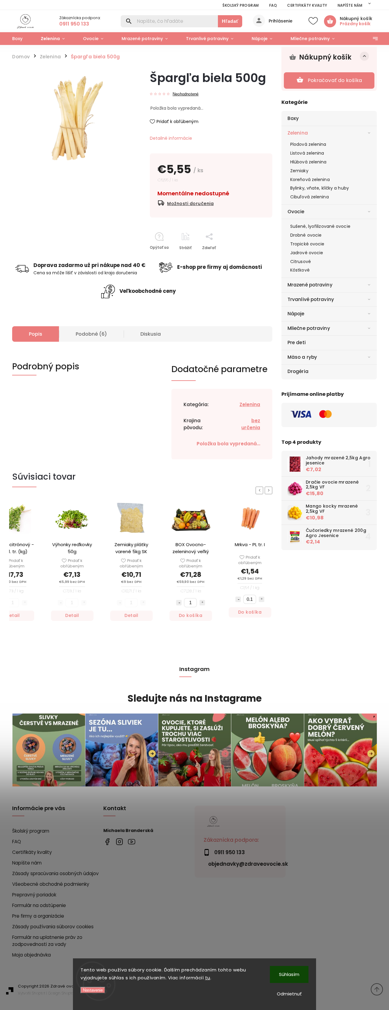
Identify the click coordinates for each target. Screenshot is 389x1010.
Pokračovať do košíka (335, 80)
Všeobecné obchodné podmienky (50, 884)
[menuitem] (22, 38)
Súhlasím (289, 974)
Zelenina (297, 133)
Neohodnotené (185, 94)
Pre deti (296, 342)
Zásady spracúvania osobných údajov (55, 873)
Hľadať (230, 21)
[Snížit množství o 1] (175, 602)
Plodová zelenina (308, 144)
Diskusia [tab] (150, 333)
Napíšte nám (350, 5)
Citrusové (300, 261)
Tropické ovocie (307, 244)
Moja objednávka (31, 955)
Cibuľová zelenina (309, 197)
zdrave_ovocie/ (119, 842)
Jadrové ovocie (306, 253)
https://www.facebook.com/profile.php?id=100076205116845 (107, 842)
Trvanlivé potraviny (310, 299)
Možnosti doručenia (190, 203)
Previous (260, 490)
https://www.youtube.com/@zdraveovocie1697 (131, 842)
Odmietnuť (289, 994)
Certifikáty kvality (307, 5)
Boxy (293, 118)
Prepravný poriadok (34, 895)
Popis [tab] (35, 333)
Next (269, 490)
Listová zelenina (307, 153)
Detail (68, 615)
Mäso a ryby (302, 357)
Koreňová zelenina (310, 179)
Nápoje (296, 313)
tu (207, 977)
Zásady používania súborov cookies (53, 926)
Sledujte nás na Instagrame (195, 698)
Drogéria (297, 371)
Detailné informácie (171, 138)
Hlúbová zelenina (308, 162)
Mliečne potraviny (308, 328)
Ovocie (296, 211)
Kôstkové (300, 270)
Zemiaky (299, 171)
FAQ (273, 5)
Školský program (240, 5)
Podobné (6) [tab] (91, 333)
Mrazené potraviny (309, 285)
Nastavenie (93, 990)
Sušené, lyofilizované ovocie (320, 226)
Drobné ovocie (306, 235)
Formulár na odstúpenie (39, 905)
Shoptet (38, 993)
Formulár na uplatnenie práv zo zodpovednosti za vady (47, 940)
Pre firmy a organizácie (38, 916)
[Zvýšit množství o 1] (198, 602)
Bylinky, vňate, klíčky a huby (319, 188)
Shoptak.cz (71, 993)
